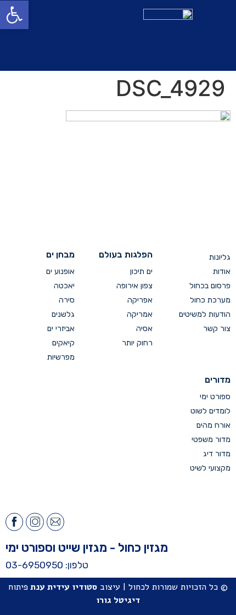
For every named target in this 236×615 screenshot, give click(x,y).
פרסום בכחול (210, 285)
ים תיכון (141, 271)
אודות (222, 271)
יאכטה (64, 285)
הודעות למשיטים (205, 314)
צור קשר (217, 328)
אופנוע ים (60, 271)
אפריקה (140, 300)
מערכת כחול (210, 300)
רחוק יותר (137, 343)
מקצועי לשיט (210, 468)
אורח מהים (213, 425)
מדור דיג (217, 454)
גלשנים (63, 314)
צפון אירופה (134, 285)
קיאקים (63, 343)
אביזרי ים (61, 328)
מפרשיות (61, 357)
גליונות (220, 257)
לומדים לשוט (210, 411)
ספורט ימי (215, 396)
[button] (53, 35)
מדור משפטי (211, 439)
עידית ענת (50, 587)
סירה (67, 300)
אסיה (144, 328)
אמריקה (140, 314)
